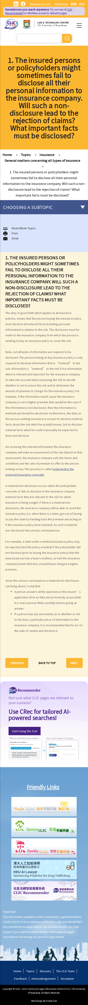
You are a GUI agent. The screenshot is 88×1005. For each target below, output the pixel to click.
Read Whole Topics (24, 228)
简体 (82, 4)
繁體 (73, 4)
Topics (26, 154)
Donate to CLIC (40, 4)
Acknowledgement (43, 978)
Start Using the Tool (24, 731)
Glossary (45, 971)
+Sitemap (61, 4)
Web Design (37, 1000)
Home (7, 154)
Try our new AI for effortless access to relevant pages (38, 11)
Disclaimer (67, 978)
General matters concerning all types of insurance (42, 160)
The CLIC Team (65, 971)
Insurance (47, 154)
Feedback (20, 978)
